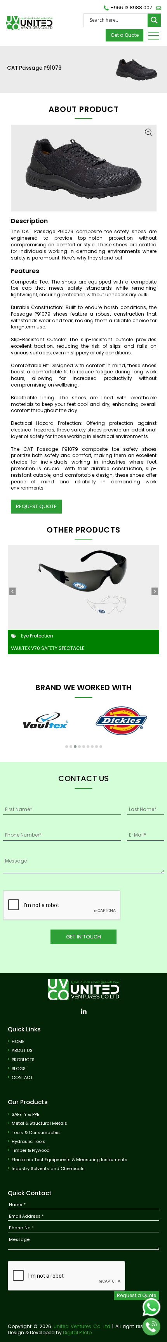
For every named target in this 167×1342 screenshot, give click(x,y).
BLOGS (19, 1069)
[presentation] (12, 591)
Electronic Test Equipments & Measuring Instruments (69, 1160)
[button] (66, 746)
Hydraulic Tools (28, 1141)
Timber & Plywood (31, 1150)
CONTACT (22, 1078)
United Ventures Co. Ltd (82, 1326)
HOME (18, 1042)
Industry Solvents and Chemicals (48, 1169)
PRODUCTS (23, 1060)
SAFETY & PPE (25, 1114)
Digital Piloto (77, 1332)
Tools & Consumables (36, 1133)
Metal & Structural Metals (39, 1123)
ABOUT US (22, 1050)
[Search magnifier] (154, 20)
